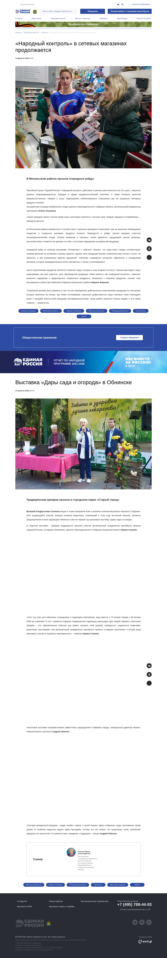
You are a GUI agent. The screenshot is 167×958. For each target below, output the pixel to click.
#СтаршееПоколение (78, 885)
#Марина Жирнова (73, 311)
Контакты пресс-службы (62, 906)
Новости (45, 32)
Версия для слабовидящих (141, 4)
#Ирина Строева (55, 885)
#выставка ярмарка (117, 885)
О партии (18, 18)
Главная (18, 32)
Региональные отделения (94, 901)
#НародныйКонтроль (120, 311)
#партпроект (141, 311)
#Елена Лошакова (28, 311)
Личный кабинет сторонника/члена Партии (129, 11)
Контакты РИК (24, 906)
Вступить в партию (144, 18)
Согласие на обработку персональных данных (34, 950)
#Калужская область (51, 311)
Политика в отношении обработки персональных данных (38, 948)
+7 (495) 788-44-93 (134, 904)
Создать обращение (129, 337)
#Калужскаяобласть (33, 885)
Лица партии (36, 18)
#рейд (83, 316)
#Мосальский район (96, 311)
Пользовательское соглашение (28, 943)
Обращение (92, 11)
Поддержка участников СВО (83, 24)
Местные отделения (82, 18)
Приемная (103, 18)
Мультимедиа (122, 18)
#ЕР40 (137, 885)
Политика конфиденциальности (28, 945)
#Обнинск (98, 885)
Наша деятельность (58, 18)
